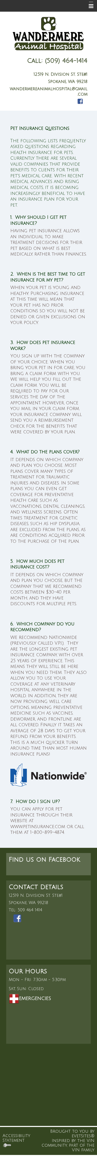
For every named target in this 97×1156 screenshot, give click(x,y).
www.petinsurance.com (37, 826)
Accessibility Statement (16, 1138)
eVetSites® (83, 1136)
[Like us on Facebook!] (80, 101)
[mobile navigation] (88, 6)
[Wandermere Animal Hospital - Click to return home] (48, 34)
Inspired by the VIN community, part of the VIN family (68, 1145)
